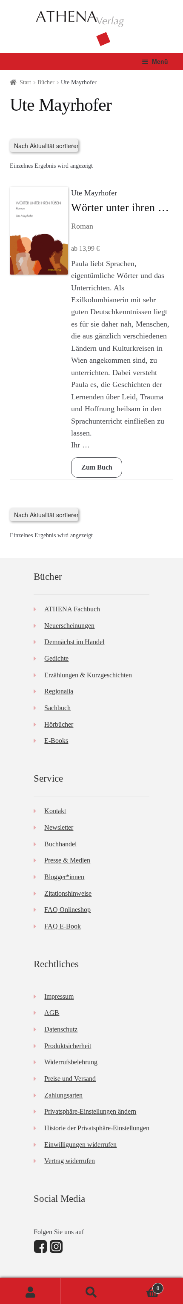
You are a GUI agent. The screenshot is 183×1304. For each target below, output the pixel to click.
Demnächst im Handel (74, 641)
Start (25, 82)
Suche (91, 1291)
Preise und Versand (70, 1078)
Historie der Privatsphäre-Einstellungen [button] (96, 1128)
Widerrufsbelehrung (70, 1062)
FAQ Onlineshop (67, 909)
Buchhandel (60, 844)
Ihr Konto (30, 1291)
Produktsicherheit (67, 1045)
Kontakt (55, 810)
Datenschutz (60, 1029)
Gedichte (56, 658)
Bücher (45, 82)
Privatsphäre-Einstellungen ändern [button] (90, 1111)
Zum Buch (96, 467)
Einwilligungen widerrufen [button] (80, 1144)
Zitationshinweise (68, 893)
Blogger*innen (64, 876)
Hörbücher (58, 724)
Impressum (59, 996)
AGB (51, 1012)
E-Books (56, 740)
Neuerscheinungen (69, 625)
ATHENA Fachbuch (72, 609)
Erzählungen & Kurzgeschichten (88, 675)
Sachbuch (57, 707)
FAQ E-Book (62, 926)
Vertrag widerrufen (69, 1160)
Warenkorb (141, 1285)
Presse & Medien (67, 860)
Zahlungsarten (63, 1095)
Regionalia (58, 691)
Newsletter (58, 827)
